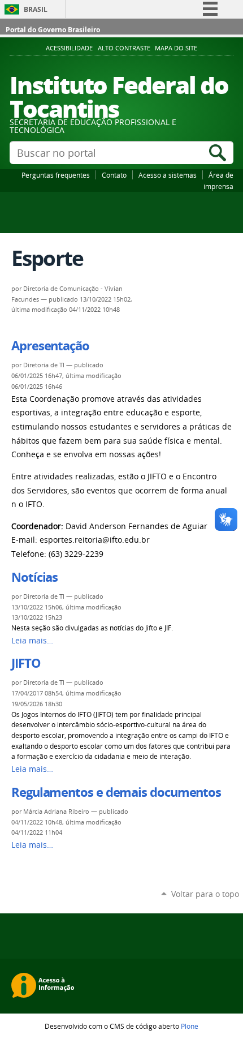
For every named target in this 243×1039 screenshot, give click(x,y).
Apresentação (50, 345)
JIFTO (26, 663)
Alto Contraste (124, 48)
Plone (189, 1026)
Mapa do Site (176, 48)
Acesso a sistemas (167, 174)
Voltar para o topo (205, 893)
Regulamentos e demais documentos (116, 792)
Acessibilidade (69, 48)
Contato (114, 174)
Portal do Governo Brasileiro (53, 30)
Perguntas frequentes (55, 174)
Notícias (34, 577)
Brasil (35, 9)
